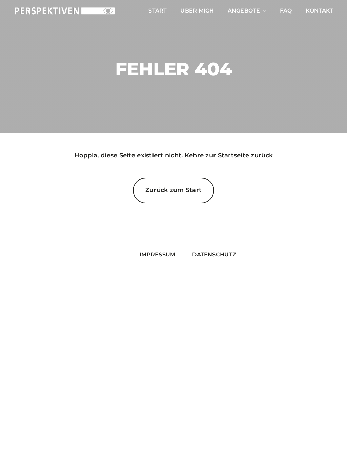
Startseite (233, 155)
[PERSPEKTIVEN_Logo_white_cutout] (65, 9)
